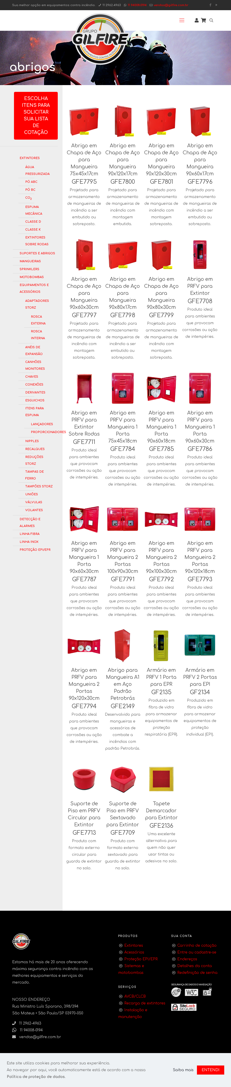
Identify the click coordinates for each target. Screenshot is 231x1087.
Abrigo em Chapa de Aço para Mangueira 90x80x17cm (122, 293)
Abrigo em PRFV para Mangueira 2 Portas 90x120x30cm (84, 684)
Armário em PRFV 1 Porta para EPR (161, 677)
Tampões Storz (39, 486)
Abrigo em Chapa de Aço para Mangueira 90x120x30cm (161, 159)
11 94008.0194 (137, 5)
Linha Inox (29, 541)
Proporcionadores (41, 431)
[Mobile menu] (182, 20)
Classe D (33, 221)
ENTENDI (210, 1070)
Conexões (34, 384)
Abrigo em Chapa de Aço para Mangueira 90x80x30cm (161, 293)
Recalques (35, 448)
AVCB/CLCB (135, 996)
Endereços (187, 959)
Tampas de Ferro (34, 474)
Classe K (33, 229)
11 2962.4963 (111, 5)
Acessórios (134, 952)
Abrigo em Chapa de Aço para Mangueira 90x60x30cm (84, 293)
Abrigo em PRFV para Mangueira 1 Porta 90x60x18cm (161, 427)
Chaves (31, 376)
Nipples (32, 441)
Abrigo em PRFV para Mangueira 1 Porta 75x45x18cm (123, 427)
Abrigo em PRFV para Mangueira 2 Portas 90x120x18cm (200, 557)
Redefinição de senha (197, 973)
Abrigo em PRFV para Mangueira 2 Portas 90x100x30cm (161, 557)
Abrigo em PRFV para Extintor (200, 286)
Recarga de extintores (144, 1003)
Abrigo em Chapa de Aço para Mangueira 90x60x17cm (200, 159)
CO (28, 198)
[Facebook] (210, 5)
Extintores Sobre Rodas (37, 240)
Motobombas (32, 276)
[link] (183, 1007)
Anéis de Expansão (34, 350)
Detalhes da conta (194, 966)
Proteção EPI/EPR (35, 549)
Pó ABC (31, 181)
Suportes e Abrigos (37, 253)
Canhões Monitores (35, 365)
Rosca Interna (38, 334)
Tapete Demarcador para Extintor (161, 810)
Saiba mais (183, 1070)
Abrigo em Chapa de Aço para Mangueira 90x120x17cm (122, 159)
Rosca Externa (38, 319)
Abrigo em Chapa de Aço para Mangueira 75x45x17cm (84, 159)
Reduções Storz (34, 460)
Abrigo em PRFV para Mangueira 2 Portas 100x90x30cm (122, 557)
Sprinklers (29, 269)
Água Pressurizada (37, 170)
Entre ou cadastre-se (196, 952)
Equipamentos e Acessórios (34, 288)
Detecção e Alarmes (30, 522)
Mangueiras (30, 261)
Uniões (31, 494)
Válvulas (33, 502)
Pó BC (30, 189)
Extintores (30, 157)
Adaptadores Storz (37, 304)
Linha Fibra (29, 533)
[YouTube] (216, 5)
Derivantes (35, 392)
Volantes (34, 510)
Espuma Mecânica (33, 210)
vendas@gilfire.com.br (171, 5)
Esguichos (34, 400)
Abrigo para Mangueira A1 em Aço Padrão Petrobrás (122, 684)
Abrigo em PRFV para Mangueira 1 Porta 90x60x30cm (200, 427)
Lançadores (41, 424)
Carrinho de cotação (197, 946)
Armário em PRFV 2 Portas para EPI (200, 677)
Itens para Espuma (34, 411)
